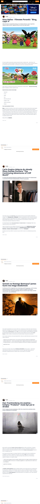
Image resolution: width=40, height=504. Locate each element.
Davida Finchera (33, 177)
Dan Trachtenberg (14, 409)
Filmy (19, 3)
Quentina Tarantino (16, 178)
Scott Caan (29, 222)
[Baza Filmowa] (2, 1)
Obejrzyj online (14, 3)
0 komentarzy (10, 17)
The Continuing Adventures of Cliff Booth (14, 177)
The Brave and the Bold (15, 290)
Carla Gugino (26, 178)
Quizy (33, 3)
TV (22, 3)
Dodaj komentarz (35, 149)
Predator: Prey (8, 409)
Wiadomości (8, 3)
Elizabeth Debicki (23, 222)
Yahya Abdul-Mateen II (15, 222)
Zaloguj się (33, 1)
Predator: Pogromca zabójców (17, 447)
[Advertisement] (20, 55)
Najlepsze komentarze (8, 149)
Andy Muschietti (11, 331)
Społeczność (27, 3)
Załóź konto (37, 1)
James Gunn (28, 288)
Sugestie (5, 1)
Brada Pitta (13, 215)
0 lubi (14, 17)
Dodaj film (30, 1)
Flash (17, 331)
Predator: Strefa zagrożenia (28, 449)
